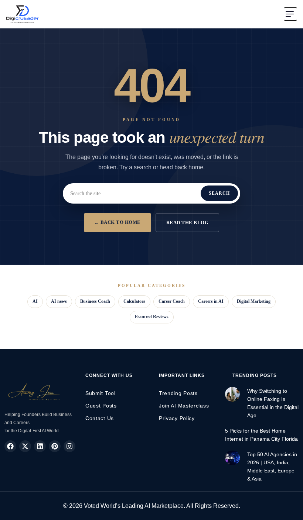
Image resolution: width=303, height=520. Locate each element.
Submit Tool (100, 393)
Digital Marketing (253, 301)
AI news (59, 301)
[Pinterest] (55, 446)
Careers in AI (211, 301)
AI (35, 301)
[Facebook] (10, 446)
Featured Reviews (151, 316)
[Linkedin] (40, 446)
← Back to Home (117, 222)
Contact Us (99, 418)
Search (219, 193)
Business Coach (95, 301)
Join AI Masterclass (184, 406)
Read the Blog (187, 222)
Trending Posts (178, 393)
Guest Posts (101, 406)
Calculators (134, 301)
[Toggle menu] (290, 14)
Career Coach (172, 301)
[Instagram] (69, 446)
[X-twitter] (25, 446)
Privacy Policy (177, 418)
